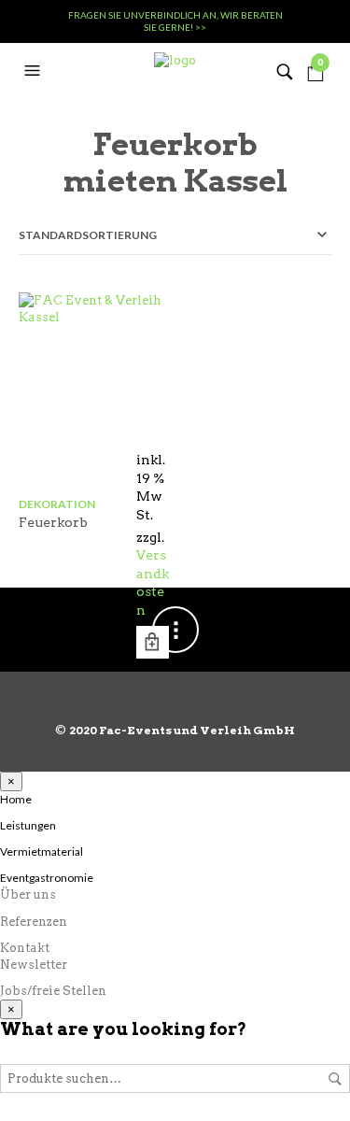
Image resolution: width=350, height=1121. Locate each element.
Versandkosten (152, 582)
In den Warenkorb (152, 642)
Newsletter (33, 965)
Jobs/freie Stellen (53, 991)
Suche (335, 1078)
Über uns (28, 894)
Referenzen (33, 922)
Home (16, 799)
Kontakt (24, 948)
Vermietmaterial (41, 851)
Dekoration (57, 504)
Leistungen (28, 825)
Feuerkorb (53, 522)
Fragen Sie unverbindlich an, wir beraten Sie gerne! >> (175, 21)
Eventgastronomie (46, 878)
